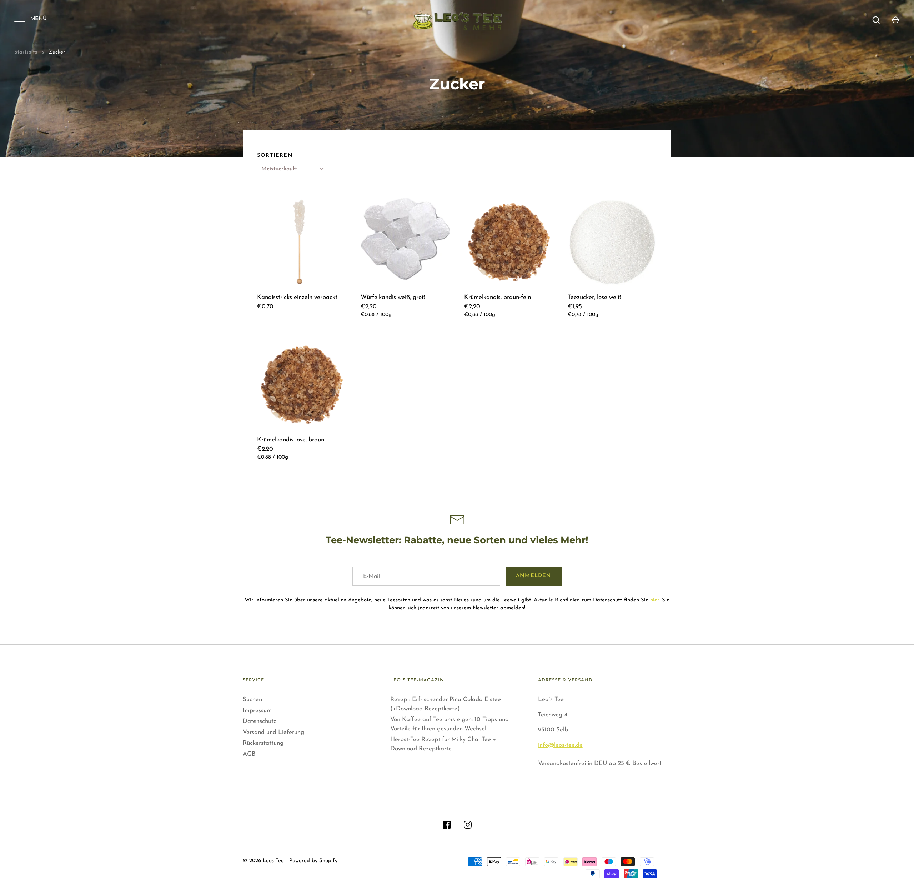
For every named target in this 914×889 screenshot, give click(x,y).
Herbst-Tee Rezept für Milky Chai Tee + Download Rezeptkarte (443, 744)
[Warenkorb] (895, 20)
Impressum (257, 711)
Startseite (25, 52)
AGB (249, 754)
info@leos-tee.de (560, 745)
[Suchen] (876, 20)
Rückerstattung (263, 743)
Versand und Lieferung (273, 732)
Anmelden (534, 576)
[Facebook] (447, 826)
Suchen (252, 699)
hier (654, 600)
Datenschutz (259, 721)
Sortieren (275, 155)
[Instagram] (468, 826)
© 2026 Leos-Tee (263, 861)
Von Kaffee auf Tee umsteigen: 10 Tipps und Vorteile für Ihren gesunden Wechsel (449, 724)
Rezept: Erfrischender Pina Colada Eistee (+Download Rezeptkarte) (445, 704)
